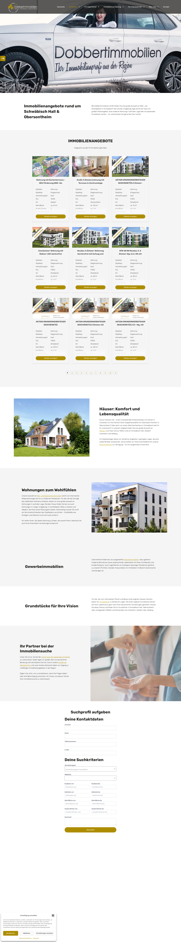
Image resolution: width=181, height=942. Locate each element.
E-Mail (67, 750)
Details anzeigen (50, 216)
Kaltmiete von (69, 792)
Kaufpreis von (69, 784)
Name (67, 733)
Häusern (102, 431)
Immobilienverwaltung (112, 7)
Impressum (36, 938)
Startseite (61, 7)
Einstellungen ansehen (44, 933)
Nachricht (68, 817)
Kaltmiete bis (96, 792)
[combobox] (90, 769)
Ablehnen (26, 933)
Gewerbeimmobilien (131, 560)
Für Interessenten (135, 7)
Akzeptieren (10, 933)
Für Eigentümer (90, 7)
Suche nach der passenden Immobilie (55, 657)
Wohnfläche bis (97, 800)
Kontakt (166, 7)
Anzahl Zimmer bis (98, 809)
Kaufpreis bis (96, 784)
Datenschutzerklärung (25, 938)
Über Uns (152, 7)
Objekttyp (68, 774)
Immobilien (73, 7)
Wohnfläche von (70, 800)
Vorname (68, 725)
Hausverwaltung (105, 445)
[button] (53, 915)
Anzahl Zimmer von (71, 809)
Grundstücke (104, 602)
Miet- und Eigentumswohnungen (49, 496)
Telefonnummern (70, 741)
